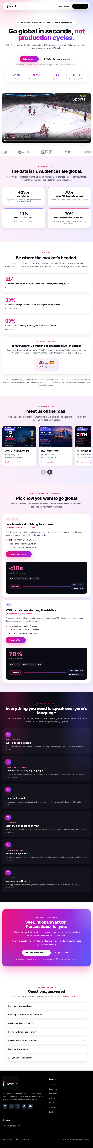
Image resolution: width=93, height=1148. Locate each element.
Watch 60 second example (58, 59)
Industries (53, 1094)
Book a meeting (11, 462)
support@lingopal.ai (11, 1125)
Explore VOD (14, 640)
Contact (52, 1107)
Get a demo (28, 59)
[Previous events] (43, 472)
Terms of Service (22, 1139)
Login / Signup (63, 6)
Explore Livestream (17, 554)
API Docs (53, 1085)
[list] (46, 446)
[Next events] (49, 472)
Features (53, 1089)
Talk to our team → (71, 996)
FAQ (51, 1112)
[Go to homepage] (11, 6)
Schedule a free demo (35, 953)
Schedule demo (80, 6)
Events (52, 1098)
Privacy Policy (8, 1139)
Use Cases (53, 1103)
